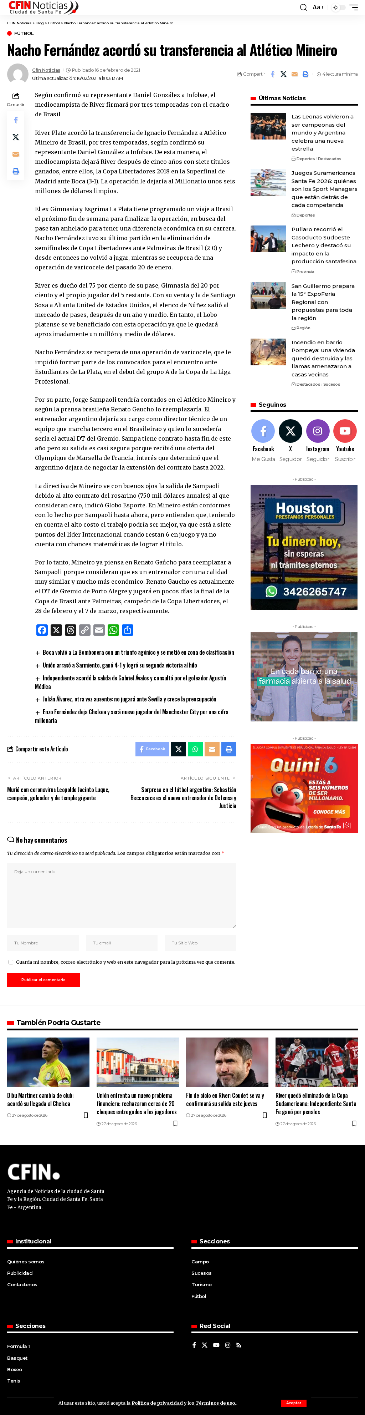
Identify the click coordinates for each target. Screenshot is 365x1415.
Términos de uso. (215, 1403)
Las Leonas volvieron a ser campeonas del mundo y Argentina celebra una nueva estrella (323, 132)
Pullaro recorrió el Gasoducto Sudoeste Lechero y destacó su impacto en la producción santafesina (324, 245)
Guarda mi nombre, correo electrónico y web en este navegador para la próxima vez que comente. (125, 962)
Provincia (305, 271)
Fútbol (24, 33)
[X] (290, 441)
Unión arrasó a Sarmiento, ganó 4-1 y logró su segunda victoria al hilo (120, 665)
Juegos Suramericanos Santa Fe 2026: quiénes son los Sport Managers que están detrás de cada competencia (325, 188)
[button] (294, 1403)
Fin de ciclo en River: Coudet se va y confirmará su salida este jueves (225, 1099)
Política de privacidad (157, 1403)
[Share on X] (283, 74)
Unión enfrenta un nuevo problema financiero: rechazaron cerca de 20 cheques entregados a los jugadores (137, 1103)
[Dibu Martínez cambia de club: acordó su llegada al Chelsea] (48, 1062)
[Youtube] (345, 441)
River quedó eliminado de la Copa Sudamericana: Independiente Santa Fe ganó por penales (316, 1103)
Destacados (329, 158)
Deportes (306, 158)
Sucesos (331, 384)
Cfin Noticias (46, 70)
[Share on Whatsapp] (195, 749)
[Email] (294, 74)
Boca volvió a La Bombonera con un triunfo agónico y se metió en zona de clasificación (138, 652)
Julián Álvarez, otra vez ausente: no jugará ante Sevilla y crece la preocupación (129, 699)
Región (303, 327)
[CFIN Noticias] (43, 7)
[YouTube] (216, 1345)
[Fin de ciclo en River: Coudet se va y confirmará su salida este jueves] (227, 1062)
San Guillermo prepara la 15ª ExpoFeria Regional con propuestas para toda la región (323, 302)
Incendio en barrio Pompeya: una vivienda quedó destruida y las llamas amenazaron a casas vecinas (323, 358)
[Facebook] (263, 441)
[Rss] (239, 1345)
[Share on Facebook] (272, 74)
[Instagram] (318, 441)
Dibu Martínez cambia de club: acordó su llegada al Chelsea (40, 1099)
